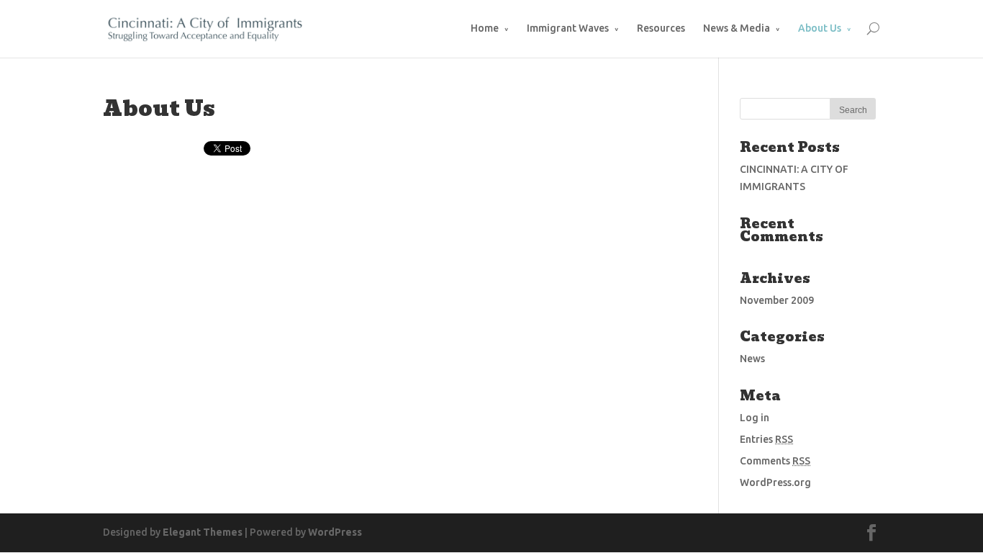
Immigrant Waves (568, 28)
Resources (661, 28)
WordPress (335, 532)
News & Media (736, 28)
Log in (754, 417)
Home (485, 28)
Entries (766, 439)
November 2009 (777, 300)
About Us (819, 28)
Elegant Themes (203, 532)
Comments (775, 461)
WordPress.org (775, 482)
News (752, 358)
